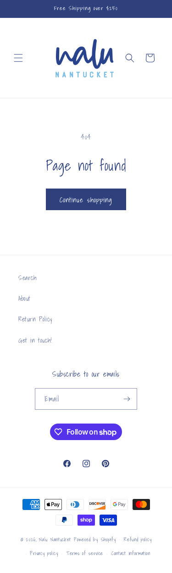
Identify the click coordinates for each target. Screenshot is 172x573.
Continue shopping (86, 199)
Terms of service (84, 553)
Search (27, 278)
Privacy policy (44, 553)
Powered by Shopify (95, 539)
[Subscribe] (127, 399)
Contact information (130, 553)
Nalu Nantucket (55, 539)
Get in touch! (35, 340)
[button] (18, 58)
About (24, 298)
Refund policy (137, 539)
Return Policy (35, 319)
